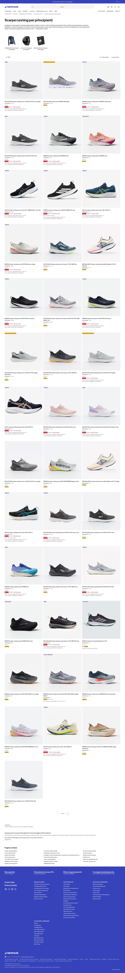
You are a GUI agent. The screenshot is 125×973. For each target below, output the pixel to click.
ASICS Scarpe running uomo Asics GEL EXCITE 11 (96, 210)
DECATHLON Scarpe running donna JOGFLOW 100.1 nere (21, 156)
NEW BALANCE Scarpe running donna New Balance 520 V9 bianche (99, 265)
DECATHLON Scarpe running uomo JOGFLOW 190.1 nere (98, 532)
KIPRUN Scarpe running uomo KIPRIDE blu (17, 586)
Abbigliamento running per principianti (12, 48)
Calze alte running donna (50, 857)
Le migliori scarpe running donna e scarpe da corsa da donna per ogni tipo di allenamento (67, 855)
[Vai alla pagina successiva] (68, 813)
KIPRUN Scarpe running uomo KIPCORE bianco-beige (20, 264)
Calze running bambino (50, 859)
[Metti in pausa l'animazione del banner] (117, 2)
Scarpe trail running (10, 855)
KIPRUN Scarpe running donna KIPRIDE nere (55, 156)
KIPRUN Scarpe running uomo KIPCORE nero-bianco (20, 318)
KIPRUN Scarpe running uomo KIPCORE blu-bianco (96, 318)
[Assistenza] (111, 7)
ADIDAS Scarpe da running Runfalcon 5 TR (94, 641)
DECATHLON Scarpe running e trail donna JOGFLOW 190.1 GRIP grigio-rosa (61, 319)
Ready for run (86, 857)
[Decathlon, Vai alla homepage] (11, 7)
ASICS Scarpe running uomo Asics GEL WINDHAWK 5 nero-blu (23, 210)
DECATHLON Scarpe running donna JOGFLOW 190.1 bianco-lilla (100, 427)
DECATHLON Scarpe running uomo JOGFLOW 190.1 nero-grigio (23, 481)
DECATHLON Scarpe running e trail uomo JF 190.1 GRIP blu (60, 264)
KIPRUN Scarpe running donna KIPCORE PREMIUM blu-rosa (21, 746)
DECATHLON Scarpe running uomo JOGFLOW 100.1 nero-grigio (23, 101)
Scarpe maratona (87, 853)
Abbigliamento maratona (11, 861)
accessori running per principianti (26, 48)
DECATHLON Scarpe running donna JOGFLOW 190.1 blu (98, 586)
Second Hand (101, 11)
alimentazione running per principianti (41, 48)
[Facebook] (6, 889)
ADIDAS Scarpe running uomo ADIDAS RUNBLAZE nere (59, 210)
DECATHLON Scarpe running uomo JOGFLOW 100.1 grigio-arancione (21, 373)
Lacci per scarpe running (89, 851)
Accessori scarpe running (50, 851)
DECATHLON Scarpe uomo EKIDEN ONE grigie (56, 101)
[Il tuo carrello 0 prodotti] (118, 7)
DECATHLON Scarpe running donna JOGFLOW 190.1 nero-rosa (61, 532)
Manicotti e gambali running (90, 859)
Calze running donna (10, 853)
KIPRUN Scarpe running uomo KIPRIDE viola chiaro (96, 101)
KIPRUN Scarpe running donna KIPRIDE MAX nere (19, 641)
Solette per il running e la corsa (52, 853)
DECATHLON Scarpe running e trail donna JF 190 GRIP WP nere (61, 641)
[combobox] (116, 57)
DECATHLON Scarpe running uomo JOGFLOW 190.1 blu (20, 801)
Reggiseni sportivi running (50, 861)
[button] (25, 108)
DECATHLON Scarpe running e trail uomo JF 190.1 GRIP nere (60, 586)
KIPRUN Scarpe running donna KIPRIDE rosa (94, 156)
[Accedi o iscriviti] (115, 7)
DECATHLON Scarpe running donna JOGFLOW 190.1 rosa (59, 427)
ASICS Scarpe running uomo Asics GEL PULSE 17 (19, 532)
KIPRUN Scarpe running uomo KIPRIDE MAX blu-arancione (98, 694)
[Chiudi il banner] (119, 2)
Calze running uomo (10, 857)
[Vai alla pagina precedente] (57, 813)
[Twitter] (9, 889)
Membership (110, 11)
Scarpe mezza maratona (89, 855)
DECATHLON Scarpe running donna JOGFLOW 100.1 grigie (98, 372)
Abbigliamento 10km (49, 863)
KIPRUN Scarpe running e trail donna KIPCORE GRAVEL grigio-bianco (61, 695)
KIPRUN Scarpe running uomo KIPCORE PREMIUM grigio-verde (61, 481)
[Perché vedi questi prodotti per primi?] (100, 57)
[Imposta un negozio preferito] (108, 7)
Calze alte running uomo (89, 861)
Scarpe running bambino (11, 851)
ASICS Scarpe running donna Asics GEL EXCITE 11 (19, 427)
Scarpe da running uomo (11, 863)
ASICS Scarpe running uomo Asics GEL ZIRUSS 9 (57, 746)
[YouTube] (12, 889)
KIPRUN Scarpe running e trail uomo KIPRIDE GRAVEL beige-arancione (99, 747)
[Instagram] (15, 889)
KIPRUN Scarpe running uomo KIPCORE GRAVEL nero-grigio (22, 694)
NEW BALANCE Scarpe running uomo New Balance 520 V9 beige (100, 481)
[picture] (24, 80)
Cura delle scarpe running (11, 859)
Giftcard (117, 11)
